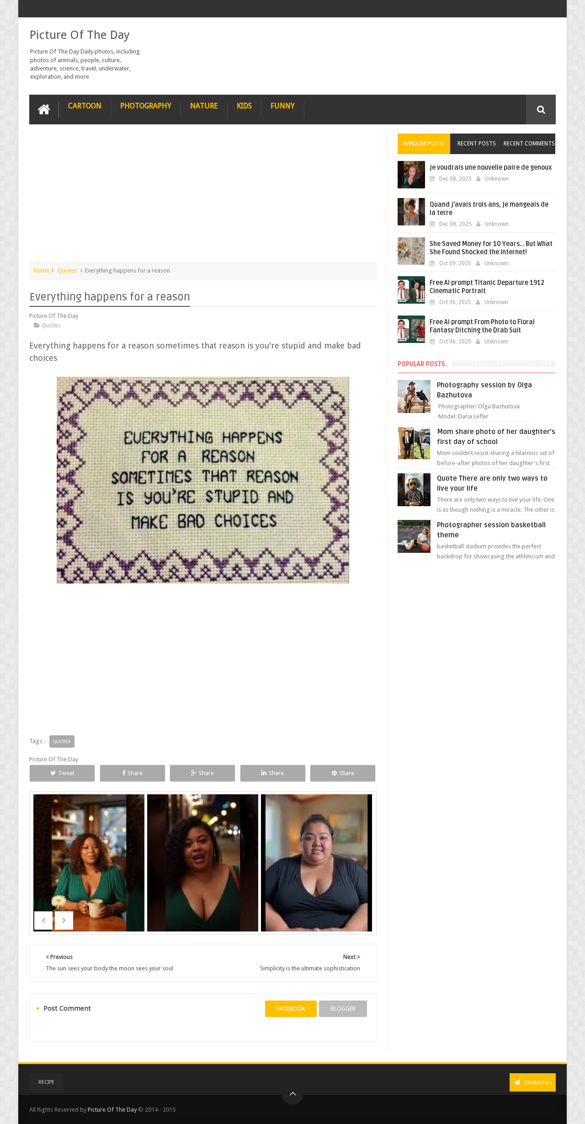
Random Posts (424, 143)
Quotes (67, 270)
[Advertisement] (203, 198)
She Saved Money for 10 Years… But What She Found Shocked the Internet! (491, 248)
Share (135, 773)
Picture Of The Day (79, 35)
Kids (244, 106)
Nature (204, 106)
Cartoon (84, 106)
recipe (46, 1082)
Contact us (536, 1082)
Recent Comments (529, 143)
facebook (291, 1008)
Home (41, 270)
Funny (283, 106)
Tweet (66, 773)
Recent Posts (476, 143)
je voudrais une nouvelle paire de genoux (491, 167)
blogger (343, 1008)
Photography (145, 106)
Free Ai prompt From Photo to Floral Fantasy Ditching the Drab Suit (482, 326)
